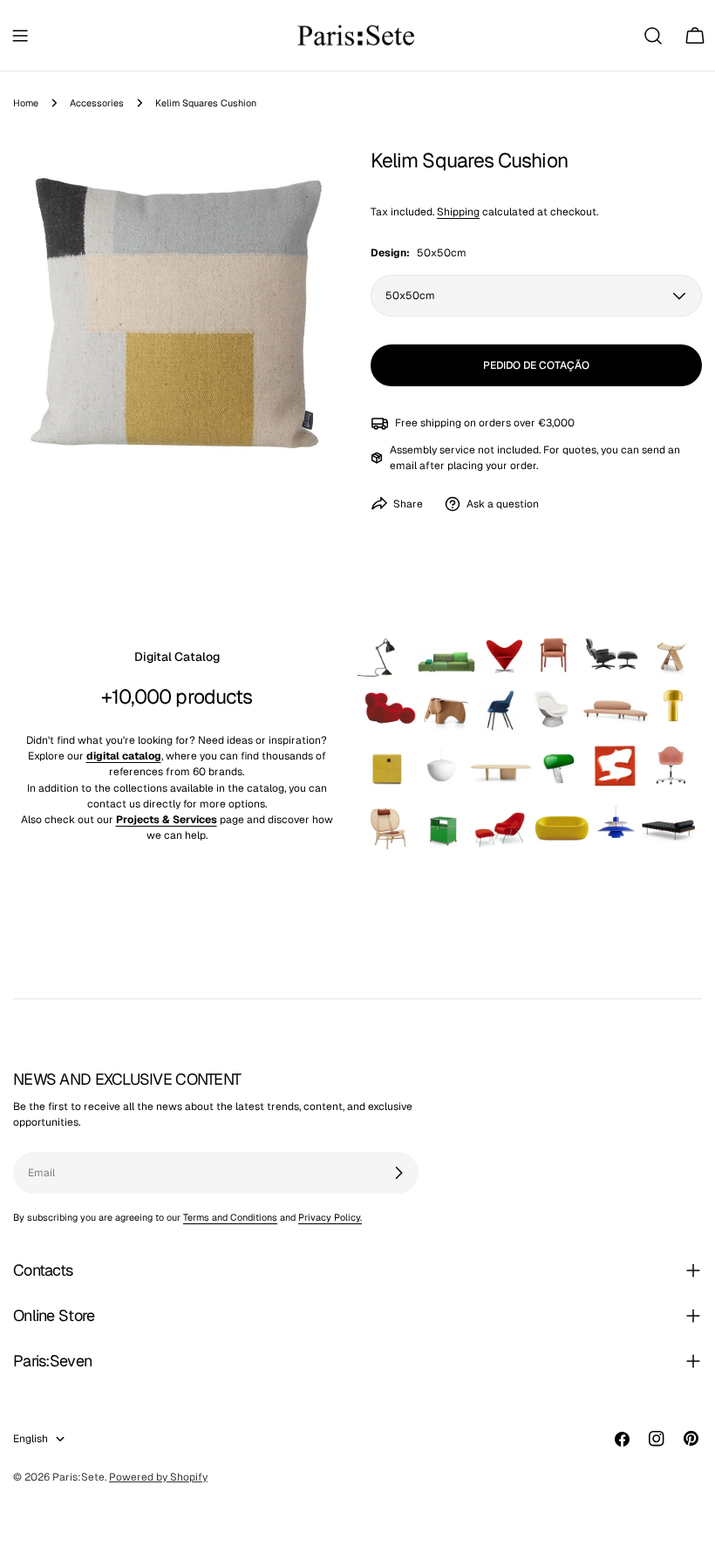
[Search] (653, 35)
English (30, 1439)
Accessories (97, 103)
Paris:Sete (78, 1477)
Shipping (458, 212)
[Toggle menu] (20, 35)
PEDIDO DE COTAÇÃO (536, 365)
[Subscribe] (398, 1172)
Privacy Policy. (330, 1217)
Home (25, 103)
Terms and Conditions (230, 1217)
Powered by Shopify (158, 1477)
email (403, 466)
